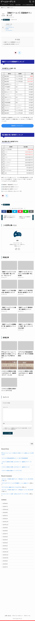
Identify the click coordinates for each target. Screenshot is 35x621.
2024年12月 (5, 521)
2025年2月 (5, 518)
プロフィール (27, 615)
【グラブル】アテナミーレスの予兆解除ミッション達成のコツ (15, 483)
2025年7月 (5, 515)
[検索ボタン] (30, 1)
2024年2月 (5, 545)
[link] (16, 249)
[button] (4, 211)
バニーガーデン (9, 30)
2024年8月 (5, 530)
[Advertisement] (17, 589)
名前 (4, 423)
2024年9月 (5, 527)
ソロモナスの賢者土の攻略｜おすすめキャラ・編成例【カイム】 (15, 467)
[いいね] (15, 52)
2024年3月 (5, 542)
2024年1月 (5, 548)
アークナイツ (8, 25)
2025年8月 (5, 512)
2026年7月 (5, 506)
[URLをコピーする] (31, 211)
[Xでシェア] (19, 52)
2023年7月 (5, 567)
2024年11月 (5, 524)
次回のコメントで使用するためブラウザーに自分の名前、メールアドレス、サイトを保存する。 (18, 429)
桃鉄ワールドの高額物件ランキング (12, 42)
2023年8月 (5, 564)
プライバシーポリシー (17, 615)
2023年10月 (5, 557)
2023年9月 (5, 560)
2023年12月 (5, 551)
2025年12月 (5, 509)
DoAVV (7, 28)
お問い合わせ (8, 615)
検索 (32, 443)
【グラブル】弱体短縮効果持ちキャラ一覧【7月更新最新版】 (14, 458)
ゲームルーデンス (8, 2)
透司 (17, 240)
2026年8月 (5, 503)
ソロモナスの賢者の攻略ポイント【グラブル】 (11, 470)
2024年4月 (5, 539)
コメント (5, 407)
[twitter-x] (19, 249)
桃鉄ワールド (6, 19)
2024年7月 (5, 533)
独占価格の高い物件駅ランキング (11, 44)
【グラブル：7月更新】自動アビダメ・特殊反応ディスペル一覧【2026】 (17, 479)
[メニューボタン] (33, 1)
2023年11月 (5, 554)
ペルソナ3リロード (10, 27)
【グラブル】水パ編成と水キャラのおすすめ (11, 487)
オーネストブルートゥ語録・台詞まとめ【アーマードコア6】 (14, 493)
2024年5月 (5, 536)
